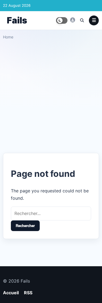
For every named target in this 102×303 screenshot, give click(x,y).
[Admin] (73, 20)
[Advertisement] (51, 94)
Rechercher (25, 226)
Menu (94, 20)
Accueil (11, 292)
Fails (17, 20)
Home (8, 37)
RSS (28, 292)
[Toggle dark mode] (61, 20)
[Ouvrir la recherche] (82, 20)
